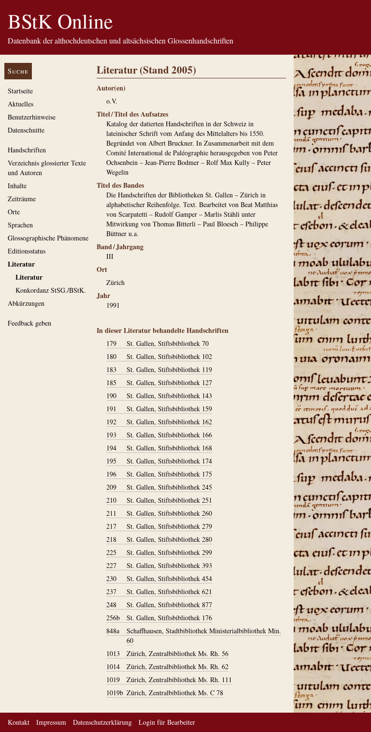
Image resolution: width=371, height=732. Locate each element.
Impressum (51, 722)
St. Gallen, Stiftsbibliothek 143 (159, 395)
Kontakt (18, 722)
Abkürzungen (26, 303)
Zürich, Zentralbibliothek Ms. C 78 (164, 692)
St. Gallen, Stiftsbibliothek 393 (159, 565)
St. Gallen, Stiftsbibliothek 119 (159, 369)
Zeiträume (22, 198)
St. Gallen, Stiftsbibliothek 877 (159, 604)
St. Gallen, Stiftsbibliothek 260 (159, 513)
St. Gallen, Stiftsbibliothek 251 (159, 500)
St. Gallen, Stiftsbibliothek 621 (159, 591)
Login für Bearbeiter (167, 722)
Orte (14, 211)
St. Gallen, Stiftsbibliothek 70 (157, 343)
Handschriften (27, 149)
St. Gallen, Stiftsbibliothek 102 (159, 356)
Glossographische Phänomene (48, 237)
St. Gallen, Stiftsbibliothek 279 (159, 526)
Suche (18, 70)
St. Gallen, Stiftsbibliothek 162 (159, 421)
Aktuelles (20, 103)
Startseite (20, 90)
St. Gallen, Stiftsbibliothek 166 (159, 434)
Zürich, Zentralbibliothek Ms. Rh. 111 (169, 679)
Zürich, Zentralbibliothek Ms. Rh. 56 (167, 653)
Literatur (21, 264)
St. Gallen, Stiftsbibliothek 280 (159, 539)
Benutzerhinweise (32, 116)
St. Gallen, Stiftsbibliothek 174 (159, 460)
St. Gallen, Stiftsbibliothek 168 (159, 447)
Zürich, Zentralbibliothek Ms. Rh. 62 (167, 666)
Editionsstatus (26, 250)
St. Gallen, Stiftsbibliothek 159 (159, 408)
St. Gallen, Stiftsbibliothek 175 (159, 473)
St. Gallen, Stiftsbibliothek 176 (159, 617)
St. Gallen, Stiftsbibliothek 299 (159, 552)
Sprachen (20, 224)
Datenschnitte (26, 129)
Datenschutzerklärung (102, 722)
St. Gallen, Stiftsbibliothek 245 (159, 487)
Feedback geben (29, 323)
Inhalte (17, 185)
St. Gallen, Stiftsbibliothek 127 (159, 382)
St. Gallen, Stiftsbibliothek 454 (159, 578)
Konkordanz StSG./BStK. (50, 290)
